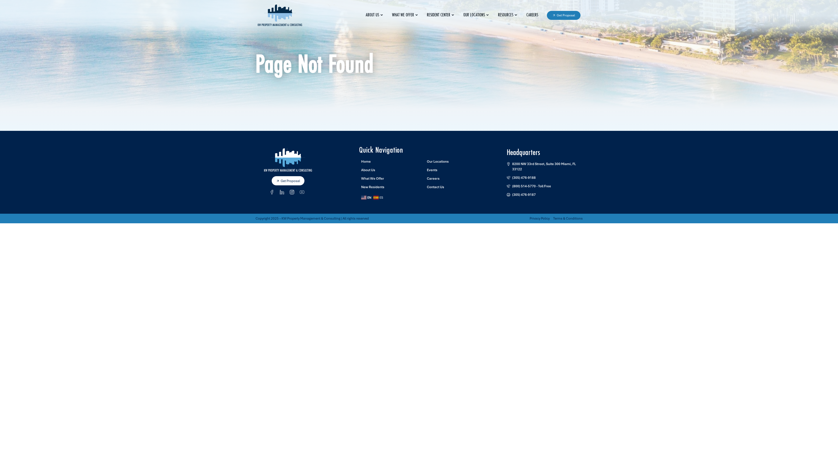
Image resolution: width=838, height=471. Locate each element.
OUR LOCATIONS (474, 15)
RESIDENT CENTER (438, 15)
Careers (532, 15)
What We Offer (403, 15)
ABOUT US (372, 15)
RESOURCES (505, 15)
